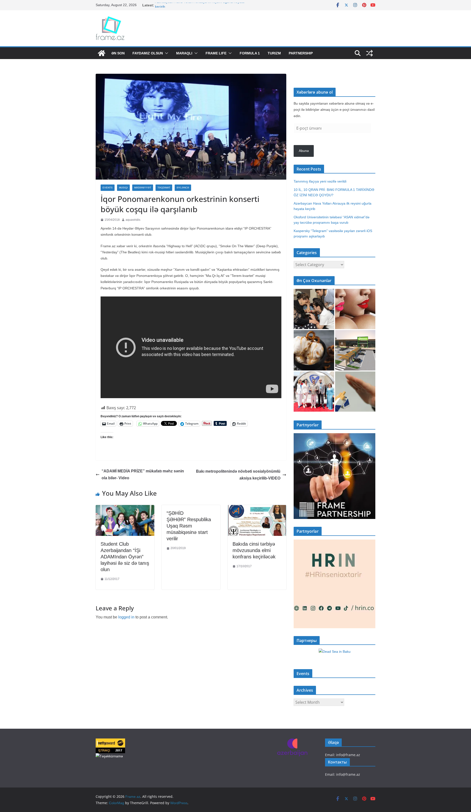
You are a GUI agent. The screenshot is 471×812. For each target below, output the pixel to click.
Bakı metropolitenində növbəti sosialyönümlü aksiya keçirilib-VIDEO (238, 474)
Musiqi (123, 187)
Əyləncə (183, 187)
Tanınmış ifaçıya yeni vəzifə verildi (320, 181)
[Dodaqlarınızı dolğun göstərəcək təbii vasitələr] (355, 309)
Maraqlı (184, 53)
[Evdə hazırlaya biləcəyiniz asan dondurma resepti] (314, 350)
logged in (126, 617)
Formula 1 (250, 53)
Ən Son (118, 53)
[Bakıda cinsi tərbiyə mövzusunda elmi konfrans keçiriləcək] (257, 508)
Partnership (301, 53)
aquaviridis (133, 219)
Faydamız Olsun (147, 53)
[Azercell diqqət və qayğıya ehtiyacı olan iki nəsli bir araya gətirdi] (314, 309)
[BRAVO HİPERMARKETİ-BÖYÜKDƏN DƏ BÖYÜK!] (355, 350)
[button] (165, 53)
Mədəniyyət (142, 187)
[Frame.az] (101, 53)
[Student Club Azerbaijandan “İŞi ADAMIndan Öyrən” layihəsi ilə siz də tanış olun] (125, 508)
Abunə (304, 151)
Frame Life (216, 53)
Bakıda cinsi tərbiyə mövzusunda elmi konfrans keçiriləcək (254, 550)
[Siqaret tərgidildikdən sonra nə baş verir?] (355, 391)
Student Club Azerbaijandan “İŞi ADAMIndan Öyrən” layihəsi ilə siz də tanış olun (125, 556)
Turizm (274, 53)
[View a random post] (369, 53)
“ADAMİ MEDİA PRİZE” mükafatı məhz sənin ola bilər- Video (143, 474)
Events (108, 187)
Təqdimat (163, 187)
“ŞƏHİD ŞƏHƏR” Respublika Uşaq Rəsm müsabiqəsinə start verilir (189, 525)
